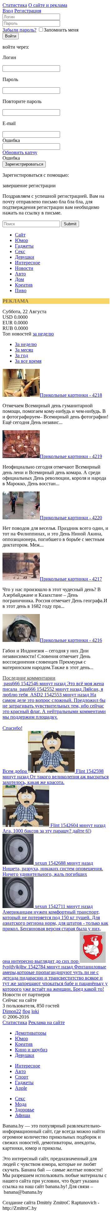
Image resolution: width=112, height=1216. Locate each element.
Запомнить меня (61, 29)
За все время (28, 361)
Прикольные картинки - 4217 (71, 579)
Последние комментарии (28, 678)
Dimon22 (11, 1011)
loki (35, 1011)
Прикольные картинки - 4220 (71, 517)
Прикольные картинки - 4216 (71, 640)
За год (21, 355)
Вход (7, 10)
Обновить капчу (19, 152)
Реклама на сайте (46, 1022)
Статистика (14, 5)
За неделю (26, 344)
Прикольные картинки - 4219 (71, 456)
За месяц (24, 350)
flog (26, 1011)
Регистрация (27, 10)
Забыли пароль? (19, 29)
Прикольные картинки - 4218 (71, 395)
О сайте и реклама (47, 5)
